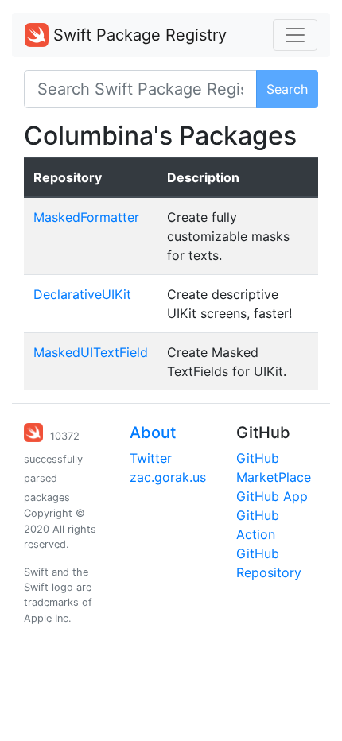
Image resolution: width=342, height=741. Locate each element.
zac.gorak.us (168, 477)
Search (287, 89)
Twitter (151, 458)
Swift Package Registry (138, 35)
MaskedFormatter (86, 217)
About (153, 432)
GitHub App (272, 496)
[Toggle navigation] (295, 35)
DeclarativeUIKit (82, 294)
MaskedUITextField (90, 352)
